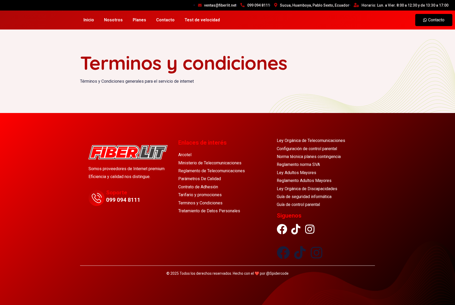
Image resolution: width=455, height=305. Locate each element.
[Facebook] (282, 226)
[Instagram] (310, 226)
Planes (139, 19)
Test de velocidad (202, 19)
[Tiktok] (296, 226)
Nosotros (113, 19)
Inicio (88, 19)
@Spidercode (277, 273)
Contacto (165, 19)
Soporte (116, 192)
